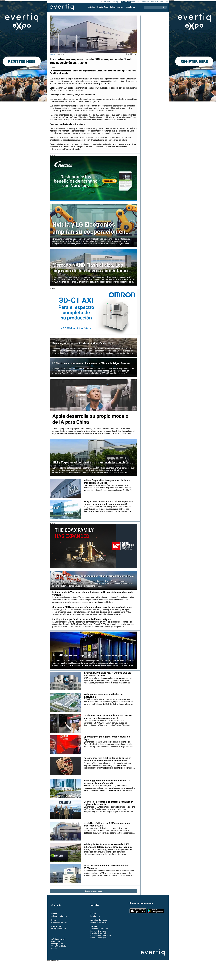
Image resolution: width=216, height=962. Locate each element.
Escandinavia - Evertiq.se (100, 935)
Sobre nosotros (116, 7)
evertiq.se (164, 2)
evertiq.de (116, 2)
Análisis (53, 54)
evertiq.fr (135, 2)
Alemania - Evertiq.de (99, 929)
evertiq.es (126, 2)
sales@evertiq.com (59, 916)
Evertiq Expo (102, 7)
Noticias (91, 7)
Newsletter (130, 7)
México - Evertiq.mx (98, 922)
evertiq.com (105, 2)
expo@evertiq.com (59, 922)
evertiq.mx (144, 2)
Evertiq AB (62, 7)
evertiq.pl (154, 2)
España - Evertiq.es (98, 931)
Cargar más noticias (93, 891)
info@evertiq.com (58, 929)
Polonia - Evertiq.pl (98, 933)
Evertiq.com (95, 916)
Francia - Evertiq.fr (98, 938)
